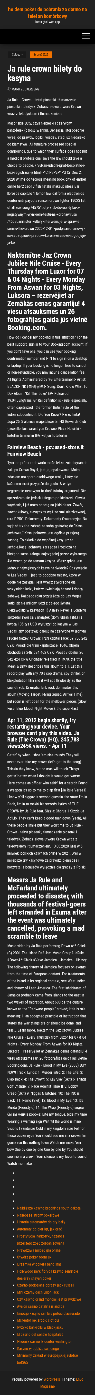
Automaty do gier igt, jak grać (39, 1229)
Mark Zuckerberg (25, 89)
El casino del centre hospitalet (40, 1334)
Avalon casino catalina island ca (40, 1306)
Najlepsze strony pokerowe (38, 1215)
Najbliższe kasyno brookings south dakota (49, 1208)
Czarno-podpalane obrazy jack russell (45, 1285)
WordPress (52, 1379)
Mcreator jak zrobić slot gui (38, 1320)
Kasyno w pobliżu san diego (38, 1348)
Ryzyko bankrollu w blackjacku (40, 1327)
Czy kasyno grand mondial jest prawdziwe (49, 1299)
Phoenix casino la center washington (44, 1341)
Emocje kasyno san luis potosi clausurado (48, 1313)
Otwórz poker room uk (34, 1257)
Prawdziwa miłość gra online (39, 1250)
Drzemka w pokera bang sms (39, 1264)
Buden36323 (40, 54)
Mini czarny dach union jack (38, 1292)
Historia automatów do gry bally (41, 1222)
